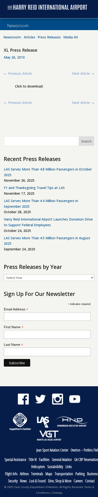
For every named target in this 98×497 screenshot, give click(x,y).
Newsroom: (12, 37)
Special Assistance (15, 460)
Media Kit (70, 37)
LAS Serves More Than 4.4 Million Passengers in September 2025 (41, 203)
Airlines (24, 474)
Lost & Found (37, 481)
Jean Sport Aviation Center (52, 450)
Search (86, 141)
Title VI (33, 460)
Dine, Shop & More (59, 481)
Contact (90, 481)
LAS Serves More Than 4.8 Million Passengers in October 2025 (48, 172)
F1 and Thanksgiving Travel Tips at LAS (34, 187)
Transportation (64, 474)
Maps (48, 474)
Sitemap (57, 492)
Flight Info (11, 474)
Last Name (13, 344)
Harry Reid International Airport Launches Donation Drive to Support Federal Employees (48, 222)
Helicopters (38, 467)
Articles (29, 37)
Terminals (37, 474)
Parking (80, 474)
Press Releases (49, 37)
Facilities (44, 460)
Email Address (16, 309)
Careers (78, 481)
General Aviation (62, 460)
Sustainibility (55, 467)
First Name (13, 327)
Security (13, 481)
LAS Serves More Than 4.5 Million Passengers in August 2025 (47, 241)
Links (68, 467)
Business (92, 474)
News (23, 481)
